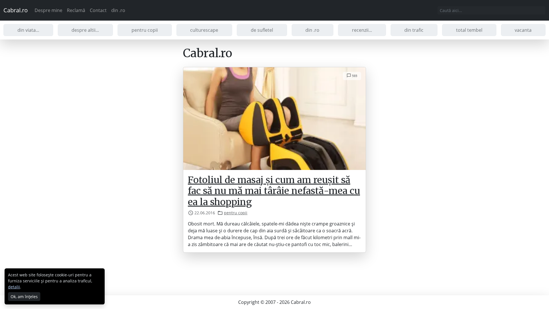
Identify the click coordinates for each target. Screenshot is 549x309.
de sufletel (262, 30)
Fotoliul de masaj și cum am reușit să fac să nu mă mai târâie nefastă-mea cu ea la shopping (274, 191)
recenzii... (362, 30)
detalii (14, 287)
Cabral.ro (15, 10)
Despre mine (48, 10)
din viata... (28, 30)
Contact (98, 10)
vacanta (523, 30)
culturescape (204, 30)
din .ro (118, 10)
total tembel (469, 30)
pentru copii (145, 30)
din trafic (413, 30)
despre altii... (85, 30)
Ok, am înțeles (24, 296)
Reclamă (76, 10)
